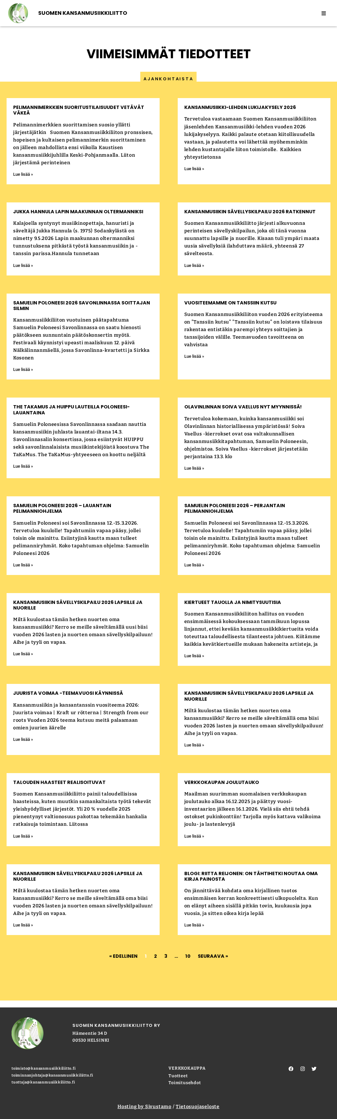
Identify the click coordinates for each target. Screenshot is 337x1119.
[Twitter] (314, 1069)
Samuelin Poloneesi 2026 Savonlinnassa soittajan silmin (81, 305)
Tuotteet (178, 1075)
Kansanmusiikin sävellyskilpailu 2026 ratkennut (250, 211)
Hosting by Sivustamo (144, 1106)
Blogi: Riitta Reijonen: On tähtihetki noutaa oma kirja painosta (251, 876)
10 (188, 956)
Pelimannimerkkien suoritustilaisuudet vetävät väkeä (78, 110)
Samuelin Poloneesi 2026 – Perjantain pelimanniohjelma (234, 508)
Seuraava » (213, 956)
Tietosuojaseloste (198, 1106)
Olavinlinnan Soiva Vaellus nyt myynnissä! (243, 406)
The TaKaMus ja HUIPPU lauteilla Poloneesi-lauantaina (71, 409)
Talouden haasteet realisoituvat (59, 782)
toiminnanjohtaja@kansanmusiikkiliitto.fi (52, 1075)
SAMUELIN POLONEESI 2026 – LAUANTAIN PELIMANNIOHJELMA (62, 508)
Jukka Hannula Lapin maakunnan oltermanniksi (78, 211)
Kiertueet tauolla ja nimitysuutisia (232, 602)
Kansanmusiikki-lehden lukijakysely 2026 (240, 107)
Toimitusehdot (184, 1082)
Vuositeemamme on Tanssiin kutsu (230, 302)
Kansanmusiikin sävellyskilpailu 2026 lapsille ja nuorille (78, 605)
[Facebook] (291, 1069)
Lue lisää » (23, 174)
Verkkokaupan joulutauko (221, 782)
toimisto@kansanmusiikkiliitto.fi (44, 1068)
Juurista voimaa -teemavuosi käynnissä (68, 693)
